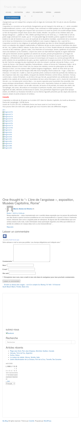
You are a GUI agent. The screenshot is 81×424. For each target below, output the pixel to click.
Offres (48, 12)
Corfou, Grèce (15, 355)
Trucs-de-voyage (15, 6)
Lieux (28, 12)
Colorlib (31, 421)
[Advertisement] (40, 173)
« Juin (8, 381)
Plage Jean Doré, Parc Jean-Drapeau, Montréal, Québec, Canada (32, 351)
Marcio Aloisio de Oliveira (23, 209)
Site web (6, 273)
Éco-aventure (38, 12)
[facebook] (10, 333)
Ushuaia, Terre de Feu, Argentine (21, 353)
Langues (57, 12)
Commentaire (8, 261)
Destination (18, 12)
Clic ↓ (4, 110)
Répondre (10, 227)
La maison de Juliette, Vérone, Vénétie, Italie (25, 357)
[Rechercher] (73, 342)
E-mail (5, 269)
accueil (8, 12)
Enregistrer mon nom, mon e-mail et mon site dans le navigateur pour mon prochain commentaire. (39, 277)
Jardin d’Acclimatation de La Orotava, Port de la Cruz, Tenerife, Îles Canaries (35, 359)
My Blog (5, 421)
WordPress (47, 421)
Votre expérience (12, 17)
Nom (5, 265)
